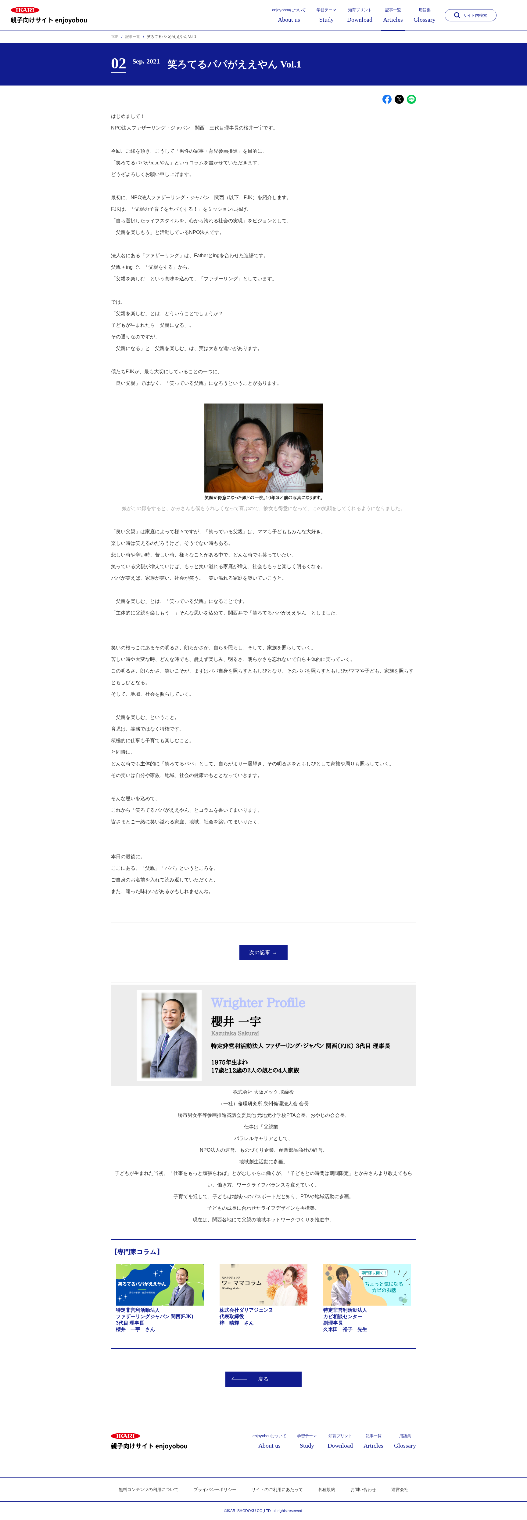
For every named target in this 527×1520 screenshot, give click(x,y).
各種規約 (326, 1489)
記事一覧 (393, 15)
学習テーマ (326, 15)
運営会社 (399, 1489)
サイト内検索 (475, 15)
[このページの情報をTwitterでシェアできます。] (399, 99)
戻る (263, 1379)
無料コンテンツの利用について (148, 1489)
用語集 (425, 15)
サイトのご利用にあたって (277, 1489)
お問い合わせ (363, 1489)
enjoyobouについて (289, 15)
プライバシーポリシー (215, 1489)
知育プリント (359, 15)
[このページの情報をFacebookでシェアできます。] (387, 99)
